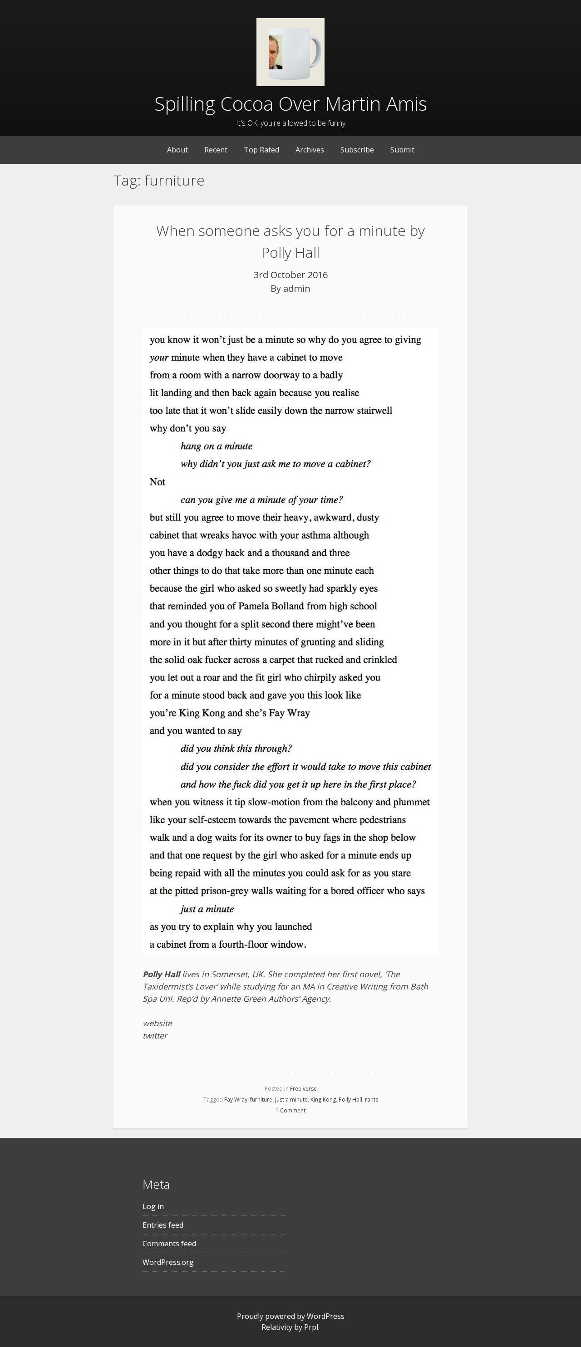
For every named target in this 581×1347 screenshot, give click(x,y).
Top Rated (261, 150)
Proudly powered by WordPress (291, 1316)
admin (296, 288)
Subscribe (357, 150)
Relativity (276, 1327)
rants (371, 1099)
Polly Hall (350, 1099)
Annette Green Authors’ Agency (270, 998)
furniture (261, 1099)
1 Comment (290, 1110)
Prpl (311, 1327)
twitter (155, 1035)
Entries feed (163, 1225)
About (177, 150)
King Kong (323, 1099)
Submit (402, 150)
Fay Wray (235, 1099)
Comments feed (169, 1244)
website (157, 1023)
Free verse (303, 1088)
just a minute (291, 1099)
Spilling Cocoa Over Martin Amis (290, 103)
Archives (309, 150)
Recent (215, 150)
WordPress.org (168, 1262)
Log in (153, 1206)
